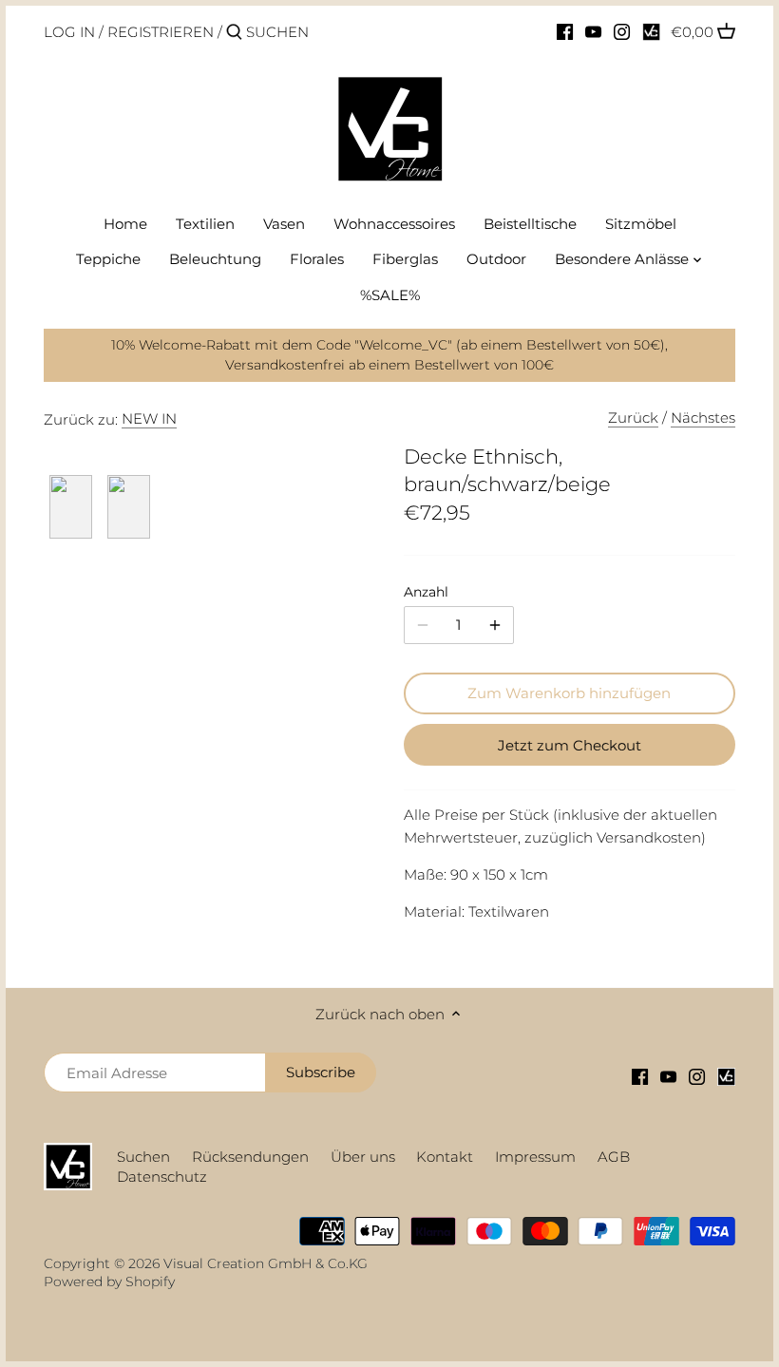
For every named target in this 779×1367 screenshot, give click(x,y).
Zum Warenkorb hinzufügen (569, 693)
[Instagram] (622, 31)
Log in (69, 32)
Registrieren (160, 32)
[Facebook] (565, 31)
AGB (614, 1157)
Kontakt (444, 1157)
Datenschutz (162, 1177)
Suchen (143, 1157)
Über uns (363, 1157)
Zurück (633, 417)
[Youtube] (593, 31)
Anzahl (426, 591)
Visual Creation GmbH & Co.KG (265, 1263)
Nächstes (703, 417)
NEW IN (149, 418)
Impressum (535, 1157)
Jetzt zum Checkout (569, 745)
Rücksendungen (250, 1157)
